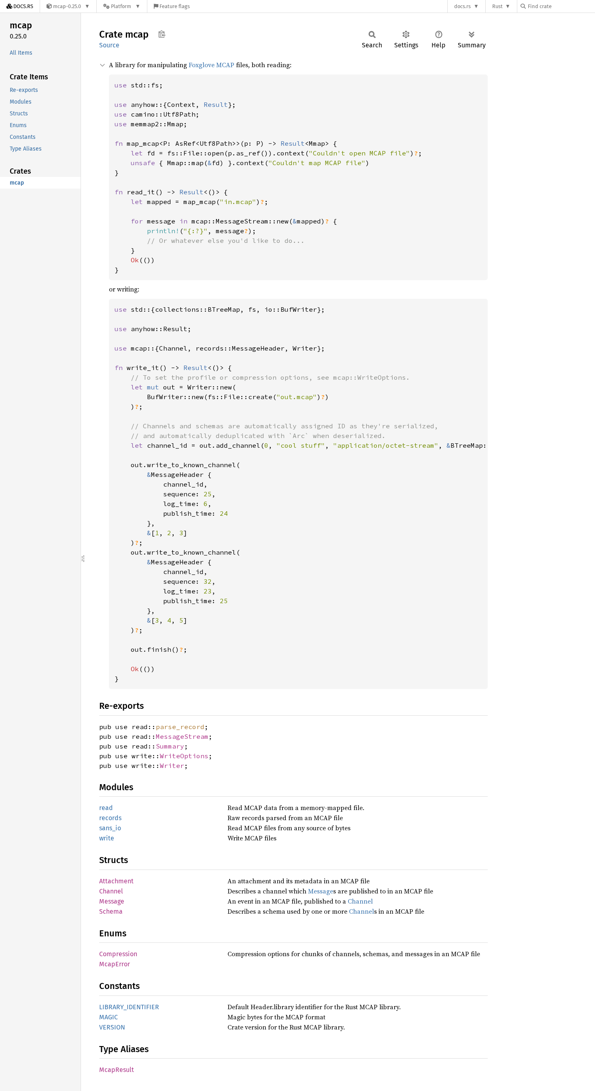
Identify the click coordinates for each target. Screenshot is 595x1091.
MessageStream (182, 736)
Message (320, 891)
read (106, 808)
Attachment (116, 881)
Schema (111, 911)
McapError (114, 964)
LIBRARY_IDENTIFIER (129, 1007)
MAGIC (108, 1017)
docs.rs (462, 6)
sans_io (110, 828)
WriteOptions (184, 756)
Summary (170, 746)
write (106, 838)
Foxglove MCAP (211, 64)
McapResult (116, 1070)
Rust (497, 6)
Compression (118, 954)
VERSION (112, 1027)
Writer (172, 765)
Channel (111, 891)
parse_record (180, 727)
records (110, 818)
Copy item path (161, 34)
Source (109, 45)
